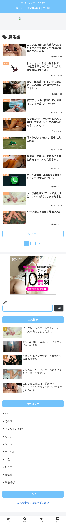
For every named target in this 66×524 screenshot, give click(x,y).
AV (6, 413)
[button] (59, 355)
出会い (8, 459)
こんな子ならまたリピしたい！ (34, 502)
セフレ (8, 436)
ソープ (8, 444)
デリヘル (10, 451)
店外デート (11, 467)
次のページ (33, 233)
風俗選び (10, 482)
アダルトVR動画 (14, 429)
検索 (4, 302)
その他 (8, 421)
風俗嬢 (8, 474)
